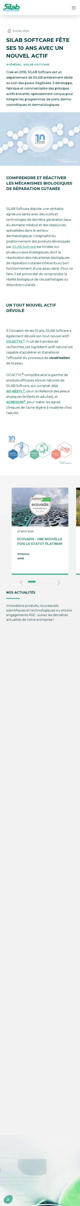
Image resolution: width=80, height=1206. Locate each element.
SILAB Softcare (24, 247)
